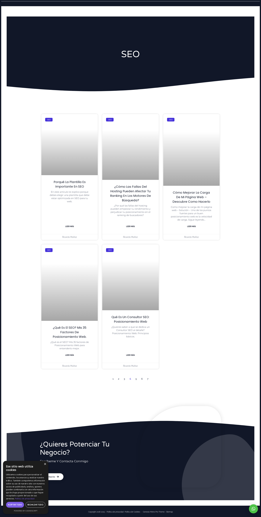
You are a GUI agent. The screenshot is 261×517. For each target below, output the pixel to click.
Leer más (69, 226)
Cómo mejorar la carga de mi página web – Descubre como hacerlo (191, 197)
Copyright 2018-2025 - (97, 512)
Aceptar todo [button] (15, 504)
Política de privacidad (24, 499)
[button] (253, 508)
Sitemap (169, 512)
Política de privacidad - (116, 512)
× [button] (45, 464)
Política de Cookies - (133, 512)
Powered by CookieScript (25, 511)
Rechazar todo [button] (35, 504)
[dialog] (25, 487)
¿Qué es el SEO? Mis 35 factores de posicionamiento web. (70, 332)
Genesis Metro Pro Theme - (154, 512)
